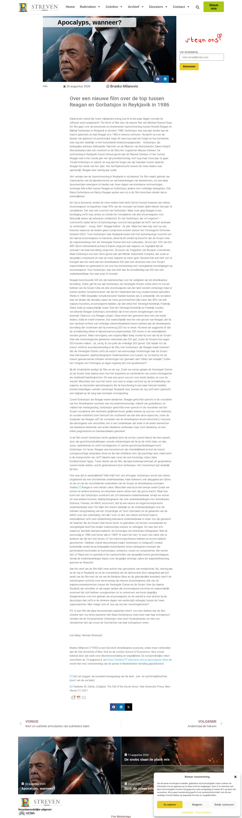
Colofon (112, 7)
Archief (133, 7)
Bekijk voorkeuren (224, 804)
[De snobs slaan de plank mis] (172, 751)
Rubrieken (88, 7)
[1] (79, 487)
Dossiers (156, 7)
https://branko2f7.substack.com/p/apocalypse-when (137, 659)
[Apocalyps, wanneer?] (69, 765)
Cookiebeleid (187, 812)
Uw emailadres (189, 52)
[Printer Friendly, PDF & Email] (79, 697)
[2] (152, 542)
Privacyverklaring (203, 812)
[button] (235, 776)
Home (70, 7)
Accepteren (170, 804)
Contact (179, 7)
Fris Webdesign (121, 816)
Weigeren (197, 804)
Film (45, 86)
